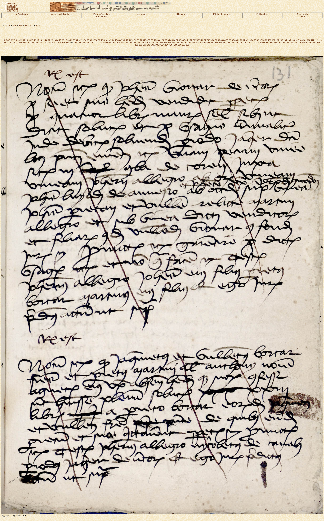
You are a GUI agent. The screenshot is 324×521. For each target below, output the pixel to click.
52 (135, 40)
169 (220, 42)
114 (5, 42)
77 (205, 40)
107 (297, 40)
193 (314, 42)
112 (316, 40)
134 (83, 42)
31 (77, 40)
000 (26, 26)
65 (171, 40)
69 (182, 40)
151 (150, 42)
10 (18, 40)
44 (113, 40)
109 (305, 40)
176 (248, 42)
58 (152, 40)
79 (210, 40)
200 (156, 45)
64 (169, 40)
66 (174, 40)
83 (221, 40)
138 (99, 42)
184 (279, 42)
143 (118, 42)
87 (233, 40)
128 (59, 42)
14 (29, 40)
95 (255, 40)
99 (266, 40)
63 (166, 40)
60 (157, 40)
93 (249, 40)
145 (126, 42)
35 (88, 40)
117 (16, 42)
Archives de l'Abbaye (61, 14)
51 (132, 40)
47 (121, 40)
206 (179, 45)
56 (146, 40)
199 (152, 45)
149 (142, 42)
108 (301, 40)
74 (196, 40)
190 (303, 42)
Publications (262, 14)
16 (35, 40)
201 (160, 45)
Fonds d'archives (101, 14)
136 (91, 42)
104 (285, 40)
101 (273, 40)
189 (299, 42)
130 (67, 42)
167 (212, 42)
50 (130, 40)
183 (275, 42)
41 (105, 40)
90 (241, 40)
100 (269, 40)
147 (134, 42)
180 (263, 42)
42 (107, 40)
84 (224, 40)
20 (46, 40)
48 (124, 40)
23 (54, 40)
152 (154, 42)
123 (40, 42)
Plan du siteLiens (302, 15)
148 (138, 42)
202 (164, 45)
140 (106, 42)
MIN (14, 26)
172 (232, 42)
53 (138, 40)
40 (102, 40)
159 (181, 42)
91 (244, 40)
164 (201, 42)
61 (160, 40)
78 (208, 40)
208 (187, 45)
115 (9, 42)
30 (74, 40)
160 (185, 42)
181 (267, 42)
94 (252, 40)
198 (148, 45)
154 (161, 42)
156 (169, 42)
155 (165, 42)
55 (144, 40)
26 (63, 40)
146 (130, 42)
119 (24, 42)
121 (32, 42)
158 (177, 42)
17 (38, 40)
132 (75, 42)
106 (293, 40)
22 (52, 40)
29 (71, 40)
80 (213, 40)
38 (96, 40)
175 (244, 42)
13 (27, 40)
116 (13, 42)
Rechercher (101, 16)
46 (118, 40)
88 (235, 40)
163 (197, 42)
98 (263, 40)
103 (281, 40)
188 (295, 42)
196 (140, 45)
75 (199, 40)
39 (99, 40)
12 (24, 40)
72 (191, 40)
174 (240, 42)
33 (82, 40)
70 (185, 40)
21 (49, 40)
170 (224, 42)
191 (307, 42)
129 (63, 42)
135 (87, 42)
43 (110, 40)
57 (149, 40)
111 (312, 40)
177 (252, 42)
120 (28, 42)
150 (146, 42)
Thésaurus (182, 14)
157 (173, 42)
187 (291, 42)
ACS (8, 26)
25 (60, 40)
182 (271, 42)
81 (216, 40)
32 (79, 40)
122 (36, 42)
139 (103, 42)
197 (144, 45)
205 (175, 45)
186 (287, 42)
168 (216, 42)
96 (258, 40)
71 (188, 40)
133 (79, 42)
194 (318, 42)
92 (247, 40)
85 (227, 40)
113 (320, 40)
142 (114, 42)
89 (238, 40)
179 (259, 42)
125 (48, 42)
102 (277, 40)
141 (110, 42)
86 (230, 40)
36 (91, 40)
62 (163, 40)
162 (193, 42)
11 (21, 40)
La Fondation (21, 14)
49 (127, 40)
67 (177, 40)
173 (236, 42)
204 (172, 45)
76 (202, 40)
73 (194, 40)
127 (55, 42)
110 (308, 40)
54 (141, 40)
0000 (38, 26)
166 (208, 42)
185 (283, 42)
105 (289, 40)
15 (32, 40)
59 (155, 40)
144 (122, 42)
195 (136, 45)
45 (116, 40)
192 (310, 42)
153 (157, 42)
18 (40, 40)
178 (256, 42)
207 (183, 45)
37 (93, 40)
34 (85, 40)
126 (52, 42)
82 (219, 40)
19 (43, 40)
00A (20, 26)
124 (44, 42)
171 (228, 42)
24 (57, 40)
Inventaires (142, 14)
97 (260, 40)
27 (66, 40)
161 (189, 42)
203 (168, 45)
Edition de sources (222, 14)
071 (32, 26)
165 (205, 42)
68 (180, 40)
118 (20, 42)
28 (68, 40)
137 (95, 42)
